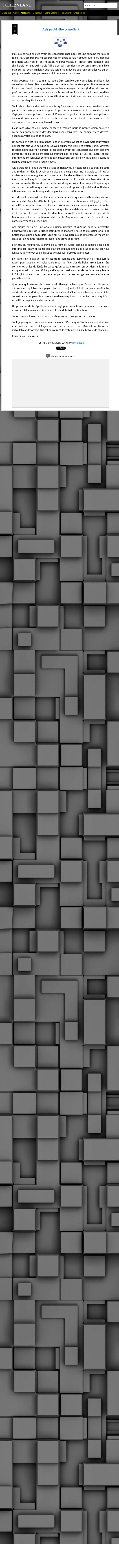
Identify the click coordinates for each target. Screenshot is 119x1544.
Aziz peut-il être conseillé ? (60, 29)
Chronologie (79, 12)
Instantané (66, 12)
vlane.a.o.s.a (77, 342)
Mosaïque (37, 12)
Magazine (26, 12)
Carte (16, 12)
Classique (6, 12)
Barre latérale (52, 12)
